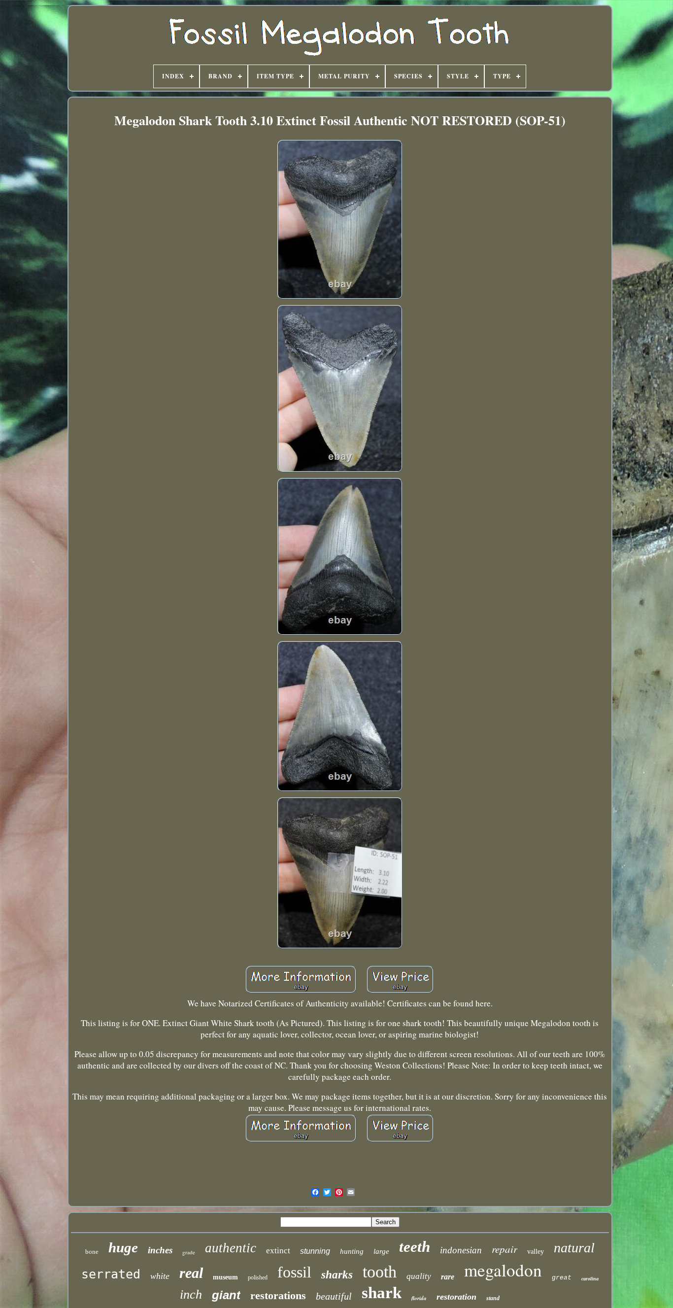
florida (419, 1298)
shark (382, 1293)
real (191, 1273)
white (159, 1276)
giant (226, 1295)
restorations (278, 1295)
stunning (315, 1251)
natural (574, 1247)
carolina (590, 1278)
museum (225, 1277)
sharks (337, 1275)
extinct (278, 1250)
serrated (110, 1274)
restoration (456, 1297)
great (562, 1277)
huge (123, 1247)
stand (493, 1298)
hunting (352, 1251)
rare (447, 1277)
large (381, 1251)
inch (191, 1294)
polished (258, 1277)
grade (188, 1252)
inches (160, 1250)
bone (92, 1251)
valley (535, 1251)
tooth (380, 1272)
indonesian (461, 1250)
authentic (230, 1247)
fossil (294, 1272)
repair (504, 1249)
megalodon (503, 1269)
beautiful (334, 1296)
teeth (414, 1246)
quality (418, 1276)
